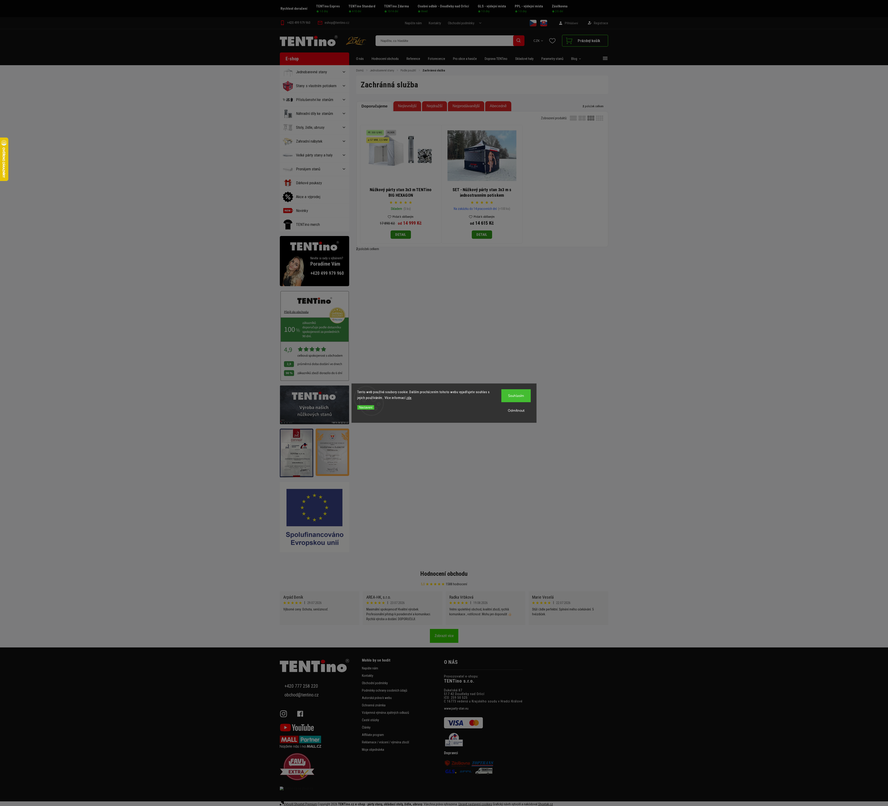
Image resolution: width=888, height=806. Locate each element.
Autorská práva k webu (377, 698)
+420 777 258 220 (301, 686)
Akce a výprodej (308, 196)
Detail (400, 235)
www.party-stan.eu (456, 708)
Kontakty (435, 23)
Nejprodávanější (466, 106)
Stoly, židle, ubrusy (310, 127)
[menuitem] (362, 58)
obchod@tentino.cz (301, 695)
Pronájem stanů (308, 169)
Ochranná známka (373, 705)
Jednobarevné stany (311, 72)
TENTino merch (308, 224)
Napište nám (413, 23)
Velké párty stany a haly (314, 155)
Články (366, 727)
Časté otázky (370, 720)
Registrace (601, 23)
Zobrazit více (444, 636)
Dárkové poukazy (309, 183)
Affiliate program (373, 735)
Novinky (302, 210)
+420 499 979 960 (327, 273)
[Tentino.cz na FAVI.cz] (319, 767)
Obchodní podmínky (461, 23)
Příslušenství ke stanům (314, 99)
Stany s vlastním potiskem (316, 85)
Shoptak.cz (545, 804)
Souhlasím (516, 395)
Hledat (518, 41)
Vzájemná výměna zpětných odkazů (385, 712)
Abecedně (498, 106)
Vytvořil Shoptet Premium (300, 804)
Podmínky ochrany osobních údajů (384, 690)
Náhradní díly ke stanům (314, 113)
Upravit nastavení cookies (475, 804)
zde (409, 398)
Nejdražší (434, 106)
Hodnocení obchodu (444, 573)
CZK (536, 41)
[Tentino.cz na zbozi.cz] (319, 788)
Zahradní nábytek (309, 141)
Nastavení (366, 407)
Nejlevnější (407, 106)
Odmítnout (516, 410)
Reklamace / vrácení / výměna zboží (385, 742)
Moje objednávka (373, 749)
